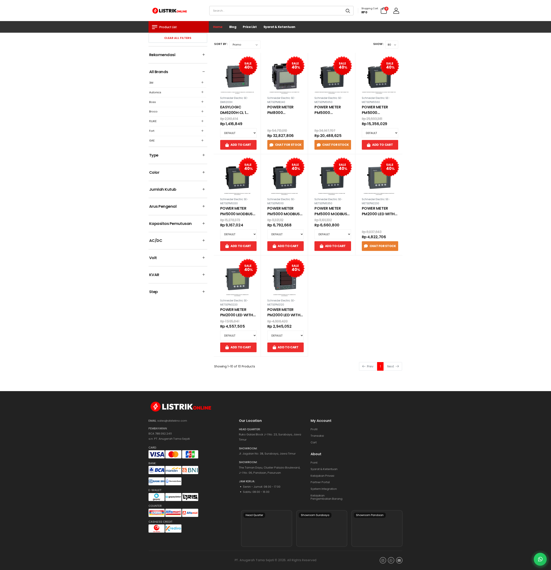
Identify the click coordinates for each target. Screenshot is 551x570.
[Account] (396, 11)
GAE (152, 141)
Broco (153, 112)
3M (151, 83)
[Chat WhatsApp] (540, 559)
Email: (153, 421)
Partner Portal (320, 482)
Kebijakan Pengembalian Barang (326, 497)
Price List (250, 27)
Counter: (155, 506)
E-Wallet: (155, 490)
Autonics (155, 92)
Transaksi (317, 436)
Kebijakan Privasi (322, 476)
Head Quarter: (249, 429)
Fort (151, 131)
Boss (152, 102)
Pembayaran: (158, 428)
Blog (232, 27)
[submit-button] (348, 10)
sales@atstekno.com (172, 421)
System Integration (324, 489)
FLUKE (153, 121)
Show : (378, 44)
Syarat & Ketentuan (279, 27)
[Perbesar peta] (266, 528)
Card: (153, 447)
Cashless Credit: (161, 522)
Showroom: (248, 448)
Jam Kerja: (247, 481)
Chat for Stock (288, 145)
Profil (314, 429)
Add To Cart (241, 145)
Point (314, 463)
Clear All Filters (177, 38)
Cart (314, 442)
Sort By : (221, 44)
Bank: (152, 463)
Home (218, 27)
